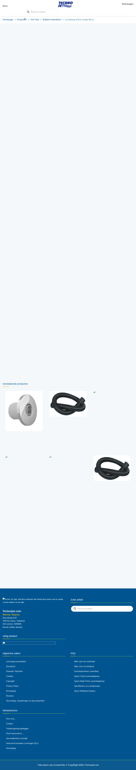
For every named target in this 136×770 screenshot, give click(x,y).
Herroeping (11, 691)
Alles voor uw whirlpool (84, 666)
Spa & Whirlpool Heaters (84, 691)
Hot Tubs (35, 19)
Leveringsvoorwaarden (16, 661)
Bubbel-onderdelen (52, 19)
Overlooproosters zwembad (86, 671)
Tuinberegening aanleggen (17, 728)
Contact (9, 723)
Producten (22, 19)
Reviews (10, 696)
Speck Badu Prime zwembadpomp (89, 681)
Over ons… (11, 719)
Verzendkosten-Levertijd (16, 738)
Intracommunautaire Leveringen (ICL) (22, 743)
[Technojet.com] (64, 4)
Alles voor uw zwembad (84, 661)
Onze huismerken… (15, 733)
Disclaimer (10, 666)
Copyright (10, 681)
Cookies (9, 676)
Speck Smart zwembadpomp (86, 676)
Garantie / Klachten (14, 671)
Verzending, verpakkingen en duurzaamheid (25, 701)
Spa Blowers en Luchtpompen (87, 686)
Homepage (8, 19)
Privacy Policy (12, 686)
